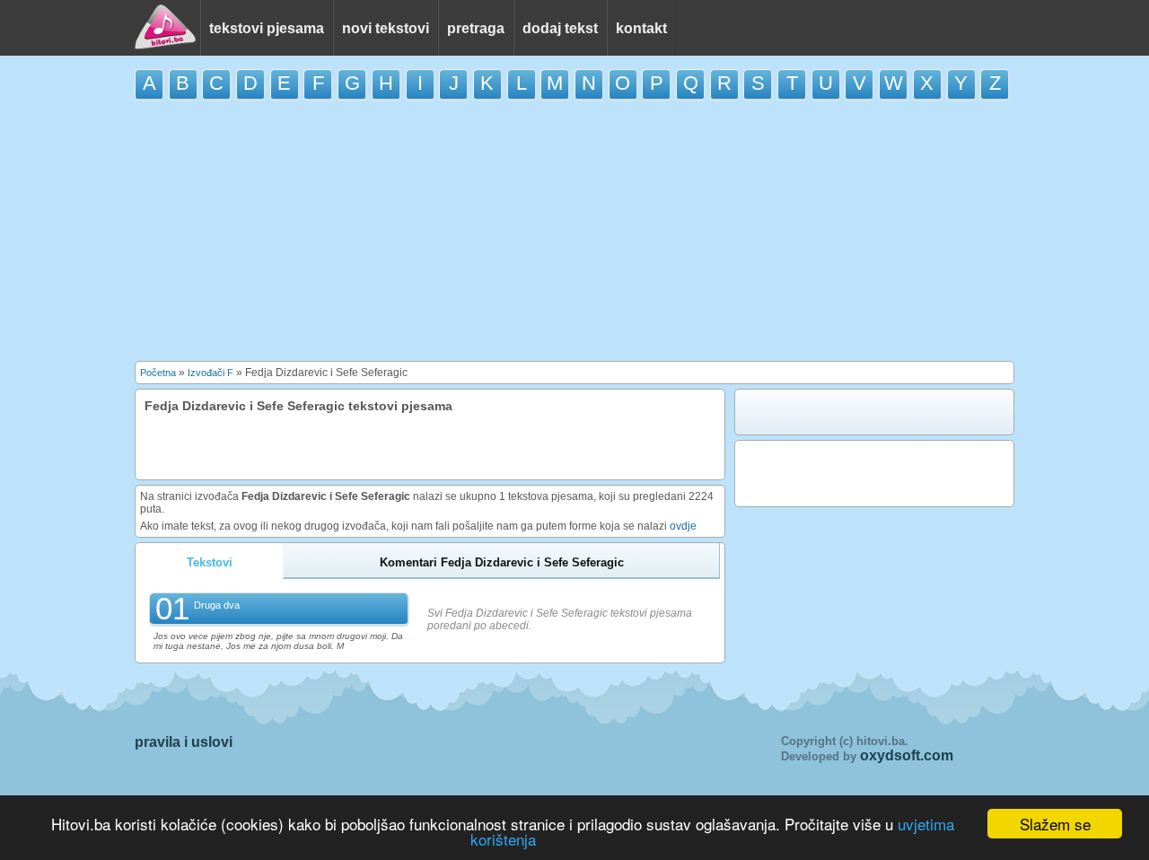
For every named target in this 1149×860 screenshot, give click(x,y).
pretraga (475, 28)
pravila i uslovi (183, 742)
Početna (158, 372)
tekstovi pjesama (266, 28)
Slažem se (1055, 823)
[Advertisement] (574, 230)
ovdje (683, 526)
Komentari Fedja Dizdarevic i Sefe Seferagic (502, 562)
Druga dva (217, 605)
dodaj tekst (560, 28)
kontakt (641, 28)
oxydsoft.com (906, 755)
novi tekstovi (385, 28)
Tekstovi (209, 562)
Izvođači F (210, 372)
